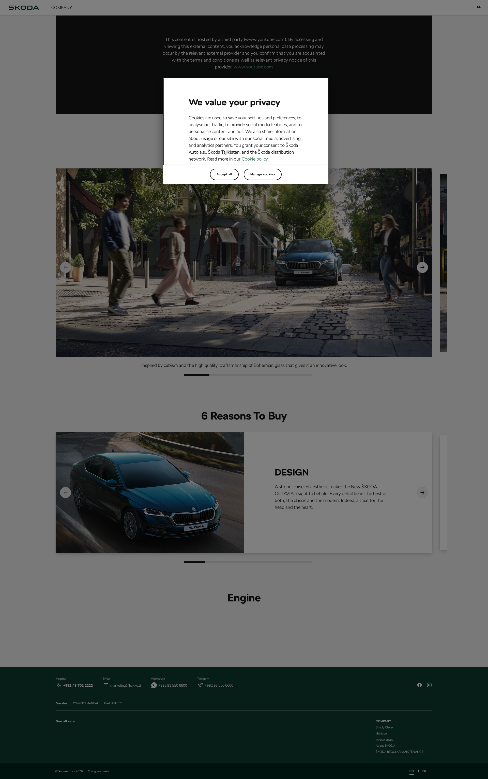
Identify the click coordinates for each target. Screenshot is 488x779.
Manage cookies (262, 174)
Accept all (224, 174)
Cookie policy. (255, 159)
